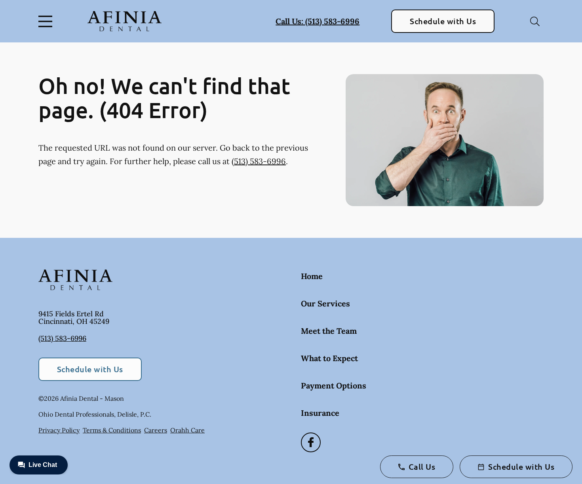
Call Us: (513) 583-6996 (317, 21)
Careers (155, 430)
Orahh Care (187, 430)
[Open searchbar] (535, 21)
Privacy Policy (59, 430)
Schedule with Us (443, 21)
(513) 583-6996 (259, 161)
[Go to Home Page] (124, 21)
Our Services (325, 303)
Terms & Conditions (112, 430)
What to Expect (329, 358)
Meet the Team (329, 331)
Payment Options (333, 385)
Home (312, 276)
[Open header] (47, 21)
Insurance (320, 413)
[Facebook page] (311, 442)
